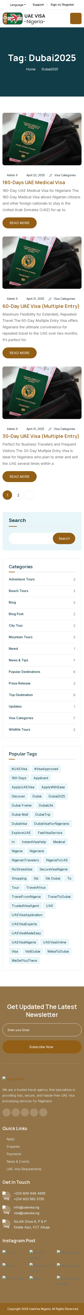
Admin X (12, 175)
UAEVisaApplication (27, 915)
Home (30, 69)
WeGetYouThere (24, 960)
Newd (13, 649)
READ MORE (20, 223)
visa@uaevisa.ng (26, 1213)
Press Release (20, 683)
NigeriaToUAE (57, 860)
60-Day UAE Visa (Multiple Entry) (41, 306)
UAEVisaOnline (54, 942)
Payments (14, 1154)
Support (38, 4)
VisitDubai (32, 951)
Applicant (40, 778)
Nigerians (37, 851)
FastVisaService (50, 833)
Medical (59, 842)
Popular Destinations (24, 672)
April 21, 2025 (35, 298)
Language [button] (16, 4)
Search (17, 520)
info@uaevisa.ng (26, 1207)
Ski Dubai (52, 878)
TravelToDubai (59, 897)
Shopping (19, 878)
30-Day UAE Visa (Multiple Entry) (41, 436)
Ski (36, 878)
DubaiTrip (42, 814)
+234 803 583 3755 (29, 1199)
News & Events (18, 1161)
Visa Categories (65, 175)
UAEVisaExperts (24, 924)
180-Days (19, 778)
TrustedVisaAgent (25, 906)
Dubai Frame (22, 805)
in (13, 842)
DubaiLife (46, 805)
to (69, 878)
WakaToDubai (58, 951)
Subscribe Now (41, 1047)
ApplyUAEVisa (23, 787)
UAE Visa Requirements (24, 1169)
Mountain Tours (20, 637)
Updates (15, 706)
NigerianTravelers (25, 860)
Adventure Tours (22, 579)
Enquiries (13, 1146)
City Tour (16, 625)
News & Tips (18, 660)
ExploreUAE (21, 833)
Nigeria (17, 851)
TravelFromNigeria (26, 897)
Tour (15, 887)
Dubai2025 (57, 796)
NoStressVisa (22, 869)
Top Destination (21, 695)
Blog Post (16, 614)
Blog (12, 602)
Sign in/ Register (62, 4)
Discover (18, 796)
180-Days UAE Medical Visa (33, 182)
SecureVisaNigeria (53, 869)
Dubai (36, 796)
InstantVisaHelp (34, 842)
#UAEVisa (19, 769)
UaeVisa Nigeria (40, 1309)
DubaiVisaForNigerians (51, 824)
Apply (11, 1139)
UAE (49, 906)
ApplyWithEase (53, 787)
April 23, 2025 (36, 175)
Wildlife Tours (19, 729)
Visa (15, 951)
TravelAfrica (35, 887)
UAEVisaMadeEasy (26, 933)
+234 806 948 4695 (29, 1193)
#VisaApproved (46, 769)
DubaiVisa (19, 824)
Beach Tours (18, 591)
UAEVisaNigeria (24, 942)
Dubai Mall (20, 814)
